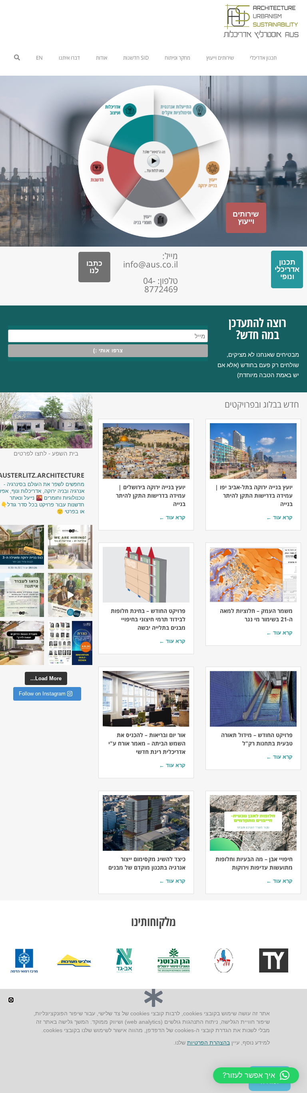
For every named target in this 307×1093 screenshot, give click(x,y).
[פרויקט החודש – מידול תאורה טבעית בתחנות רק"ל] (253, 699)
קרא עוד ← (279, 517)
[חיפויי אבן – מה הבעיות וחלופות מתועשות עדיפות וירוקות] (253, 823)
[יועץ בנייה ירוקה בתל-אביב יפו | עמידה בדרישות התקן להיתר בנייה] (253, 451)
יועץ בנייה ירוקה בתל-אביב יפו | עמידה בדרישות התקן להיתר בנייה (254, 495)
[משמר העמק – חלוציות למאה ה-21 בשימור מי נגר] (253, 575)
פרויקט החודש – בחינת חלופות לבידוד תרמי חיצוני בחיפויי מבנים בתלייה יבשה (148, 619)
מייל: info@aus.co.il (150, 260)
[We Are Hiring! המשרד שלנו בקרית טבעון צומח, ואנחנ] (70, 547)
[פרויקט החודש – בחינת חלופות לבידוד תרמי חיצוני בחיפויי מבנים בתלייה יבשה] (146, 575)
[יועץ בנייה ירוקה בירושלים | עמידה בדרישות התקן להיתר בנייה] (146, 451)
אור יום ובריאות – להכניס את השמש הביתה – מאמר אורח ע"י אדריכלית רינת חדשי (146, 743)
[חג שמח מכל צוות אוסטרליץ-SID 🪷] (70, 595)
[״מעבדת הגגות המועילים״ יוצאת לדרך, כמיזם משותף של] (22, 643)
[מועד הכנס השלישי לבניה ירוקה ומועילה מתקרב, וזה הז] (22, 547)
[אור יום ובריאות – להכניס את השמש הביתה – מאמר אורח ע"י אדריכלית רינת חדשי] (146, 699)
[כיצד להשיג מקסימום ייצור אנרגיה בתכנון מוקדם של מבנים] (146, 823)
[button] (256, 1075)
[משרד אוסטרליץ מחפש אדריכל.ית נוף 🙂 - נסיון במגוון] (22, 595)
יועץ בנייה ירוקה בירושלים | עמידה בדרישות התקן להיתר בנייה (150, 495)
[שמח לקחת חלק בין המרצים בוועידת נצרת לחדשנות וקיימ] (70, 643)
